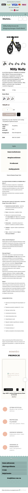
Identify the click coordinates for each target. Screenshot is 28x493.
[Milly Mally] (18, 69)
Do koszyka (10, 114)
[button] (14, 463)
